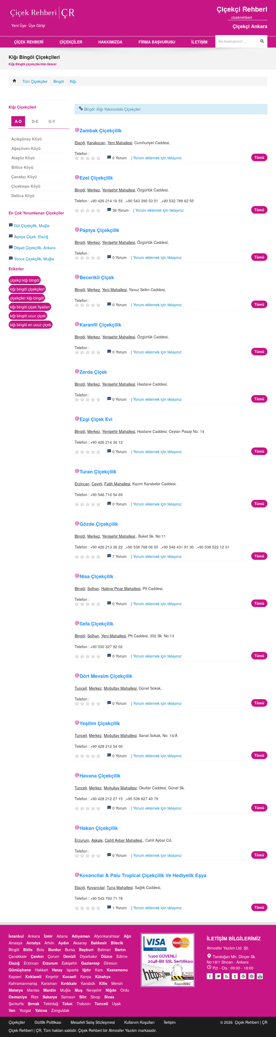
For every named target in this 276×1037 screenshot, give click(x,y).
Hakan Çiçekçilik (99, 827)
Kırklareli (33, 976)
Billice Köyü (22, 167)
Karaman (49, 983)
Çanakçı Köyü (24, 176)
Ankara (34, 936)
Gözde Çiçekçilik (99, 523)
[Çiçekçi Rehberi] (14, 81)
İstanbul (16, 936)
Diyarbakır (88, 956)
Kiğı (73, 81)
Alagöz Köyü (23, 157)
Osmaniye (18, 996)
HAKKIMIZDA (110, 42)
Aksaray (80, 942)
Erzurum (82, 840)
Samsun (68, 996)
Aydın (63, 942)
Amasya (15, 942)
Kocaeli (69, 976)
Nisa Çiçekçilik (96, 576)
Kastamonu (117, 969)
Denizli (69, 956)
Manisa (33, 990)
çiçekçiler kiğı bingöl (27, 298)
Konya (85, 976)
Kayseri (15, 976)
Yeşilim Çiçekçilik (100, 723)
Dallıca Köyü (22, 195)
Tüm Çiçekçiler (34, 81)
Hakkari (41, 969)
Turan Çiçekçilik (98, 471)
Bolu (40, 949)
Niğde (111, 990)
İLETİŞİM (199, 42)
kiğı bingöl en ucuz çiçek (30, 324)
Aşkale (97, 840)
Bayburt (86, 949)
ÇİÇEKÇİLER (71, 42)
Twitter (218, 976)
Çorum (53, 956)
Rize (35, 996)
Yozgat (25, 1010)
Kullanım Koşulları (139, 1022)
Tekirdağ (50, 1003)
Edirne (121, 956)
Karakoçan (96, 142)
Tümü (259, 157)
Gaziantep (90, 963)
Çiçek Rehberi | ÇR (251, 1022)
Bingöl (58, 81)
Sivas (109, 996)
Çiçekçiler (17, 1022)
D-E (35, 121)
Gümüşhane (20, 969)
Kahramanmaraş (23, 983)
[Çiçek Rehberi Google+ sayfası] (261, 17)
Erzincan (82, 483)
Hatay (57, 969)
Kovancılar (96, 887)
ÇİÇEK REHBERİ (28, 42)
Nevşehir (94, 990)
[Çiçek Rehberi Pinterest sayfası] (265, 17)
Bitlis (28, 949)
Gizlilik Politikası (47, 1022)
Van (12, 1010)
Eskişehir (69, 963)
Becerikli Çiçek (97, 277)
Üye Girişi (37, 25)
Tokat (67, 1003)
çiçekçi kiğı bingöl (24, 280)
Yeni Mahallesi (120, 142)
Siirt (83, 996)
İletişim (170, 1022)
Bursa (70, 949)
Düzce (106, 956)
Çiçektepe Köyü (25, 186)
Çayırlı (97, 483)
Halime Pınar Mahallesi (120, 588)
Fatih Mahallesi (117, 483)
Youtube (243, 976)
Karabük (88, 983)
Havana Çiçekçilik (100, 775)
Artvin (49, 942)
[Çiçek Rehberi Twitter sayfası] (256, 17)
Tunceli (81, 688)
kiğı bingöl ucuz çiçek (28, 315)
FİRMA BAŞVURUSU (157, 42)
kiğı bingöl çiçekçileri (27, 289)
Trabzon (84, 1003)
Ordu (124, 990)
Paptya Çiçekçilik (99, 230)
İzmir (48, 936)
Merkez (93, 190)
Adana (62, 936)
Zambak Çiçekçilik (101, 130)
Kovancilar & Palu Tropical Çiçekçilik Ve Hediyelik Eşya (143, 875)
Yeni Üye (18, 25)
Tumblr (234, 976)
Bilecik (117, 942)
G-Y (52, 121)
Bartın (120, 949)
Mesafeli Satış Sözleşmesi (93, 1022)
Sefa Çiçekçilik (96, 623)
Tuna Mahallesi (120, 887)
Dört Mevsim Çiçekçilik (106, 675)
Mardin (49, 990)
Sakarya (50, 996)
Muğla (65, 990)
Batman (104, 949)
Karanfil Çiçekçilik (100, 324)
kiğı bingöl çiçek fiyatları (30, 306)
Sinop (95, 996)
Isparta (72, 969)
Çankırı (37, 956)
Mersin (117, 983)
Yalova (41, 1010)
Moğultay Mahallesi (120, 688)
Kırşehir (52, 976)
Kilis (103, 983)
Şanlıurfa (16, 1003)
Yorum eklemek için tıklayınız (157, 157)
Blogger (226, 976)
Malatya (16, 990)
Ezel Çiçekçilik (96, 177)
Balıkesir (99, 942)
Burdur (54, 949)
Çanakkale (18, 956)
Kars (99, 969)
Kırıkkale (69, 983)
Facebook (209, 976)
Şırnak (33, 1003)
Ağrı (127, 936)
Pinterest (251, 976)
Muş (78, 990)
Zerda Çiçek (93, 371)
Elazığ (80, 142)
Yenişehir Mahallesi (118, 190)
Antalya (33, 942)
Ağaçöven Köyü (26, 148)
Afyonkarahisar (107, 936)
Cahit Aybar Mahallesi (123, 840)
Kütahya (103, 976)
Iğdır (86, 969)
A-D (18, 121)
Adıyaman (81, 936)
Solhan (93, 588)
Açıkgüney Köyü (26, 139)
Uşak (116, 1003)
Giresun (110, 963)
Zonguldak (60, 1010)
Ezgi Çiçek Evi (96, 419)
